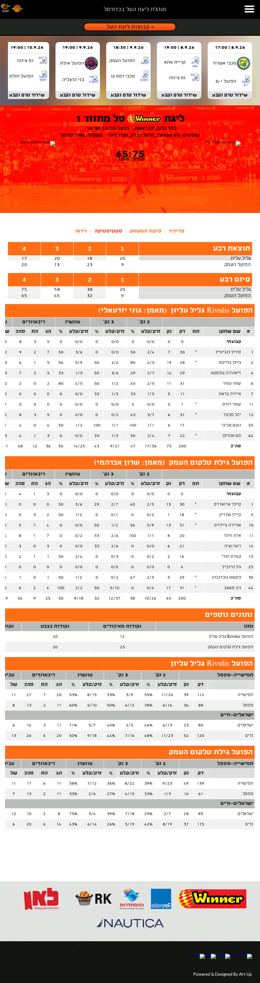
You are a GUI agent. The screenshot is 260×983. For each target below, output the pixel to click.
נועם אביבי (231, 425)
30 (250, 577)
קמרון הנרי (231, 556)
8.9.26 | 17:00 (230, 47)
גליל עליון (241, 258)
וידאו (81, 231)
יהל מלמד (232, 415)
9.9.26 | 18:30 (128, 47)
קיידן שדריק (230, 515)
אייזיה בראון (230, 394)
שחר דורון (231, 404)
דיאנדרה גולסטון (226, 373)
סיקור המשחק (145, 231)
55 (250, 425)
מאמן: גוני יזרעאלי (132, 311)
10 (251, 525)
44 (250, 588)
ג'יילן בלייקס (230, 362)
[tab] (177, 231)
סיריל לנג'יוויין (228, 352)
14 (251, 546)
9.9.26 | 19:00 (77, 47)
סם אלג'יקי (231, 435)
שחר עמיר (232, 383)
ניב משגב (232, 588)
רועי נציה (232, 546)
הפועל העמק (237, 265)
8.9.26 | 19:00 (179, 47)
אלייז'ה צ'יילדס (227, 525)
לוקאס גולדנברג (226, 577)
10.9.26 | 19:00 (26, 47)
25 (250, 567)
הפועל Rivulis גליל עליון (212, 311)
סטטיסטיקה (108, 231)
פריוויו (177, 231)
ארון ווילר (232, 535)
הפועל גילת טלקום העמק (211, 463)
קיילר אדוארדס (227, 504)
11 (251, 404)
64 (250, 435)
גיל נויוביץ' (231, 567)
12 (251, 415)
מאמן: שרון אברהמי (129, 463)
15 (251, 556)
